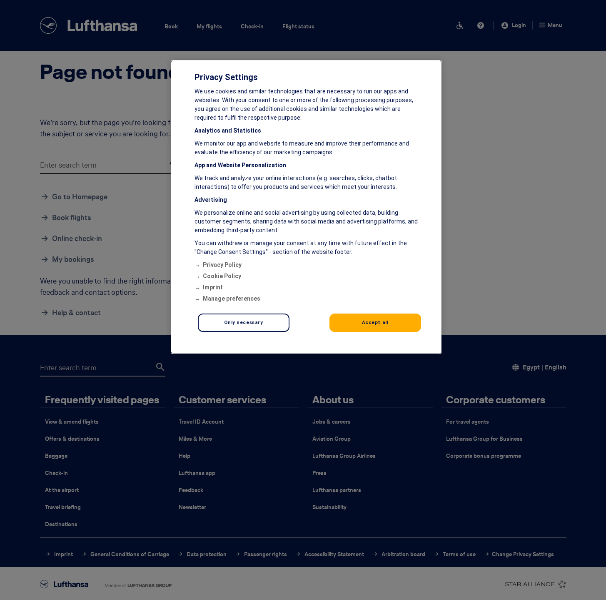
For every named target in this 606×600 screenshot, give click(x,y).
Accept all (375, 322)
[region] (306, 207)
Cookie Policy (222, 276)
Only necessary (243, 322)
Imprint (213, 287)
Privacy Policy (222, 264)
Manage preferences (231, 298)
